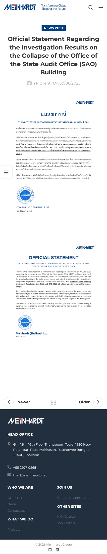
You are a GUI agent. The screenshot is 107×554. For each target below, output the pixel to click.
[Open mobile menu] (101, 7)
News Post (53, 28)
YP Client (42, 83)
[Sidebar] (6, 172)
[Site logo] (35, 7)
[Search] (91, 7)
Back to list (53, 402)
